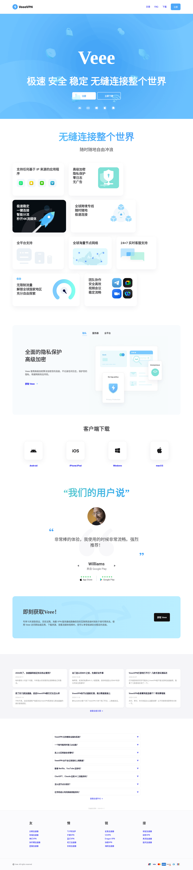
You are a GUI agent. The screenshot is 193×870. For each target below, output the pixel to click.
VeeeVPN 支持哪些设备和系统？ (97, 737)
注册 (176, 7)
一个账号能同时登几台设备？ (97, 745)
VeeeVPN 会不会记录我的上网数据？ (97, 761)
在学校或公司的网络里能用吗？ (97, 792)
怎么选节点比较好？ (97, 784)
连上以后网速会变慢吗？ (97, 753)
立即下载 (109, 96)
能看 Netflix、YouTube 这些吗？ (97, 768)
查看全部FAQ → (96, 799)
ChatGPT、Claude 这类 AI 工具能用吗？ (97, 776)
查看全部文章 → (96, 711)
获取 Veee (162, 617)
